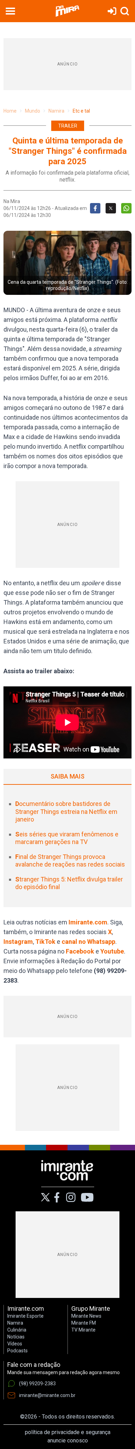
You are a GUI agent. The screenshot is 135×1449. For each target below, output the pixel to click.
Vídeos (14, 1343)
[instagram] (71, 1197)
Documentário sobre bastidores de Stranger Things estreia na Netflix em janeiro (66, 811)
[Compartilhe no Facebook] (95, 208)
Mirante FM (83, 1323)
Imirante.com (88, 922)
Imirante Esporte (25, 1316)
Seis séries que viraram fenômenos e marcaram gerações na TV (66, 838)
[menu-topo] (10, 11)
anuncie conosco (67, 1440)
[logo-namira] (67, 11)
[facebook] (57, 1197)
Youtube (112, 951)
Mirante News (86, 1316)
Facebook (80, 951)
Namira (56, 111)
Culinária (16, 1330)
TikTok (45, 941)
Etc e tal (81, 111)
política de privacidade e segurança (67, 1432)
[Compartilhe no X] (110, 208)
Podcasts (17, 1350)
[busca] (125, 11)
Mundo (32, 111)
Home (10, 111)
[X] (45, 1197)
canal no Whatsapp (88, 941)
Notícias (16, 1337)
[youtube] (87, 1197)
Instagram (18, 941)
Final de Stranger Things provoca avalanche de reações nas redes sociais (70, 860)
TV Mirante (83, 1330)
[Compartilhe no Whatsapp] (126, 208)
